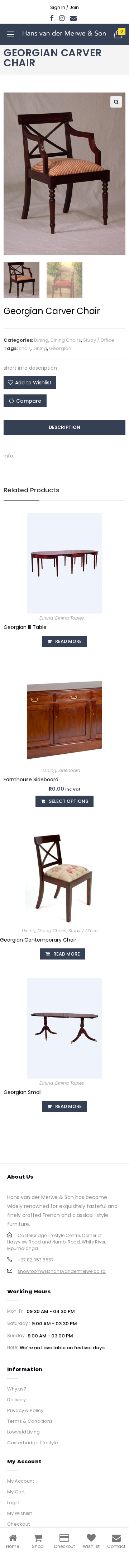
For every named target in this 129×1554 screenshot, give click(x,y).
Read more (68, 641)
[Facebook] (53, 18)
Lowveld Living (23, 1432)
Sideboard (69, 770)
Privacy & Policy (25, 1410)
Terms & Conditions (30, 1421)
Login (13, 1502)
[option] (21, 280)
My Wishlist (19, 1513)
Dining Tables (69, 618)
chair (24, 348)
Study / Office (98, 340)
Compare (28, 400)
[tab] (64, 427)
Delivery (16, 1399)
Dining (41, 340)
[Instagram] (61, 18)
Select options (68, 801)
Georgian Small (23, 1092)
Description (64, 427)
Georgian (60, 348)
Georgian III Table (25, 627)
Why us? (17, 1388)
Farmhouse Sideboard (31, 779)
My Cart (16, 1491)
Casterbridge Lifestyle (32, 1442)
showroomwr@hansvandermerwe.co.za (62, 1271)
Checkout (18, 1524)
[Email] (73, 18)
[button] (30, 382)
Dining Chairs (66, 340)
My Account (20, 1481)
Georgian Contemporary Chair (38, 939)
